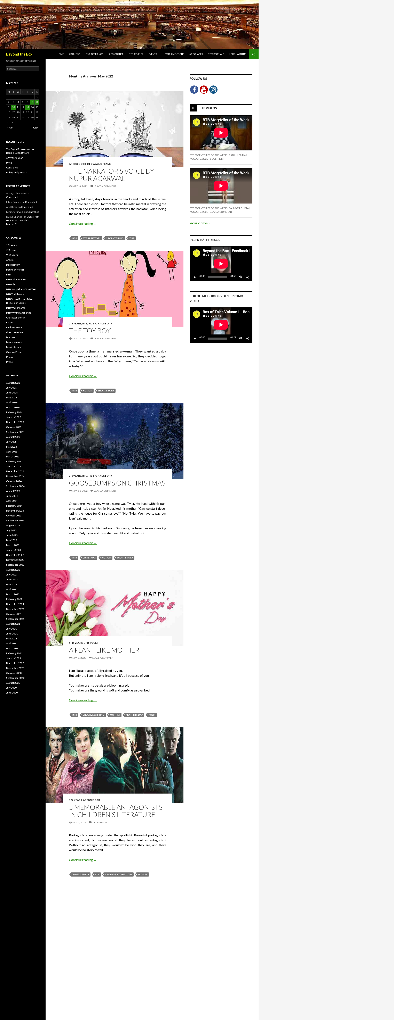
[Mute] (240, 277)
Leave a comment (105, 186)
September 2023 (15, 520)
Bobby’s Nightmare (16, 172)
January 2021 (13, 658)
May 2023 (11, 540)
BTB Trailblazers (15, 294)
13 (27, 107)
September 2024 (15, 486)
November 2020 (15, 668)
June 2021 (12, 633)
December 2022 (15, 554)
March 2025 (12, 456)
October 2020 (14, 672)
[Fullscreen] (247, 277)
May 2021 (11, 638)
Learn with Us (237, 54)
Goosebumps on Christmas (117, 483)
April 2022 (11, 589)
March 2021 (12, 648)
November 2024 (15, 476)
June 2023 (12, 535)
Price (9, 162)
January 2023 (13, 550)
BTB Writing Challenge (18, 312)
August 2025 (13, 436)
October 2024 (14, 481)
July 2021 (11, 628)
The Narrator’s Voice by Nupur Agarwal (111, 174)
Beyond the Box (19, 54)
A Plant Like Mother (104, 650)
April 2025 (11, 451)
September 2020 (15, 677)
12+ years (75, 800)
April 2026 (11, 402)
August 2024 (13, 490)
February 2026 (14, 412)
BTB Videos (208, 108)
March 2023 (12, 545)
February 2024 (14, 505)
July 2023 (11, 530)
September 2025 (15, 431)
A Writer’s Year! (15, 157)
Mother (115, 714)
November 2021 (15, 609)
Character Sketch (15, 317)
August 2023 (13, 525)
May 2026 (11, 397)
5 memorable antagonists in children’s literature (116, 811)
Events (153, 54)
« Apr (10, 127)
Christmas (89, 557)
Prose (9, 361)
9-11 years (76, 642)
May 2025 (11, 446)
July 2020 (11, 687)
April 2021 (11, 643)
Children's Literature (118, 874)
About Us (74, 54)
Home (60, 54)
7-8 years (75, 323)
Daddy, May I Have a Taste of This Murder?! (22, 220)
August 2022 (13, 569)
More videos (200, 223)
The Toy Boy (90, 330)
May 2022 (11, 584)
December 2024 (15, 471)
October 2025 (14, 427)
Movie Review (14, 347)
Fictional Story (100, 323)
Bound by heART (15, 269)
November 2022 (15, 559)
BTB (83, 163)
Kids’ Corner (116, 54)
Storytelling (115, 238)
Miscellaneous (14, 342)
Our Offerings (94, 54)
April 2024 (11, 500)
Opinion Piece (14, 352)
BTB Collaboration (16, 279)
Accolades (196, 54)
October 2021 (14, 613)
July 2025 (11, 441)
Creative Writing (93, 714)
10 (13, 107)
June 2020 (12, 692)
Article (74, 163)
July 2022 (11, 574)
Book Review (13, 264)
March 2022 (12, 594)
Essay (9, 322)
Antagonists (80, 874)
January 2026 (13, 417)
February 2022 (14, 599)
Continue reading (83, 223)
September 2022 (15, 564)
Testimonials (216, 54)
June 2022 (12, 579)
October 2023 (14, 515)
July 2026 (11, 387)
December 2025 (15, 422)
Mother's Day (134, 714)
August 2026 (13, 382)
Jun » (35, 127)
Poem (94, 642)
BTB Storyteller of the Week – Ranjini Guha (218, 155)
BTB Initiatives (92, 238)
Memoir (10, 337)
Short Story (106, 390)
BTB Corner (136, 54)
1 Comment (99, 822)
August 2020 (13, 682)
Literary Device (14, 332)
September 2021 (15, 618)
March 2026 (12, 407)
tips (131, 238)
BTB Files (11, 284)
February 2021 (14, 653)
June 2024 (12, 495)
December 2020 (15, 663)
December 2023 (15, 510)
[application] (221, 263)
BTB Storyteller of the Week (21, 289)
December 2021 (15, 604)
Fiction (87, 390)
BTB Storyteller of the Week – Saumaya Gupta (219, 208)
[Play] (195, 277)
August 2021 (13, 623)
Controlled (12, 167)
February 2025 (14, 461)
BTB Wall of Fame (99, 163)
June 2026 (12, 392)
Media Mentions (174, 54)
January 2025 (13, 466)
